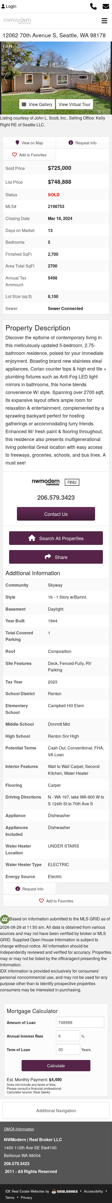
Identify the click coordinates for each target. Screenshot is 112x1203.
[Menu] (104, 20)
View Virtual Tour (74, 104)
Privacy (26, 1197)
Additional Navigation (56, 1110)
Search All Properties (61, 538)
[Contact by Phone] (93, 6)
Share (60, 556)
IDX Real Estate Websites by (27, 1191)
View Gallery (40, 104)
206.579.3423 (56, 497)
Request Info (85, 142)
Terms (10, 1197)
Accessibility (93, 1191)
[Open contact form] (106, 6)
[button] (5, 78)
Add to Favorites (32, 154)
